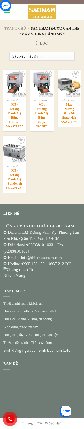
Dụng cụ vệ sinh (15, 319)
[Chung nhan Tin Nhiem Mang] (20, 272)
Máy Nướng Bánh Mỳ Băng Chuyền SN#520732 (14, 115)
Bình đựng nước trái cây (20, 327)
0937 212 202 (60, 264)
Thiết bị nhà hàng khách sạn (23, 303)
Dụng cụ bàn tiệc (45, 335)
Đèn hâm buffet (45, 311)
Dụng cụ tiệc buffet (17, 311)
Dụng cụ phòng (41, 319)
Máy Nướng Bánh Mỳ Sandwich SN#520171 (69, 113)
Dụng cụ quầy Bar (16, 335)
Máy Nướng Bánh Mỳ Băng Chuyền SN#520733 (42, 115)
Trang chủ (15, 28)
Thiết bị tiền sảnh (15, 342)
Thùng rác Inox (42, 342)
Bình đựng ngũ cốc (19, 350)
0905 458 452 (34, 264)
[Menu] (7, 12)
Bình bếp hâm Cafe (54, 350)
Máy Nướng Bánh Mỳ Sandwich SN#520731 (14, 179)
